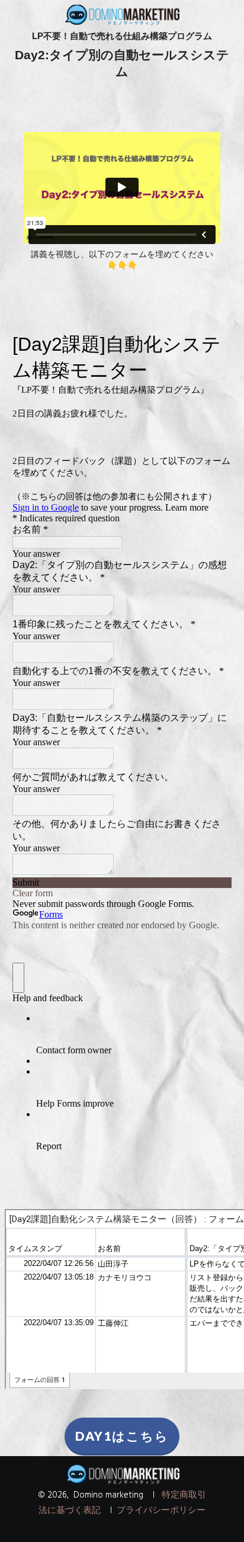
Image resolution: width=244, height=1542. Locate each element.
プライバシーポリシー (161, 1510)
